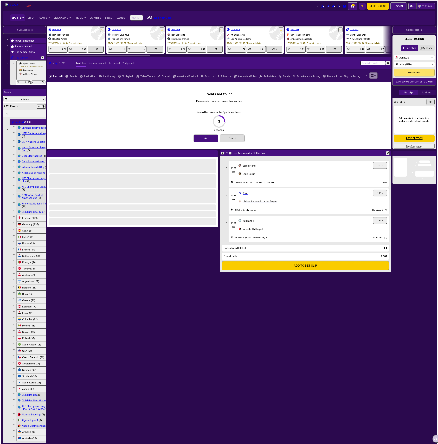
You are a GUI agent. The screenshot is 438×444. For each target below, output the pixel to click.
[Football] (57, 63)
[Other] (373, 75)
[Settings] (412, 6)
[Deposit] (362, 6)
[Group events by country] (43, 106)
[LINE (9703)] (50, 63)
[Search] (388, 63)
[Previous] (42, 57)
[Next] (58, 153)
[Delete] (215, 153)
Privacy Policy (415, 91)
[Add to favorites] (102, 29)
